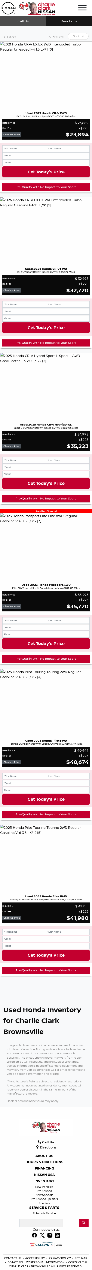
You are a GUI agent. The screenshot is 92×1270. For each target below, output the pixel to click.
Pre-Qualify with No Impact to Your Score (46, 187)
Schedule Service (44, 1213)
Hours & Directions (44, 1162)
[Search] (84, 1223)
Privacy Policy (60, 1258)
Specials (44, 1203)
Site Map (81, 1258)
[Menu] (82, 8)
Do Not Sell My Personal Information (36, 1262)
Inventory (44, 1181)
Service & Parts (44, 1208)
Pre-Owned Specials (44, 1199)
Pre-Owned (44, 1191)
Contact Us (13, 1258)
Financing (44, 1168)
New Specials (44, 1195)
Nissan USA (44, 1175)
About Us (44, 1156)
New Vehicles (44, 1187)
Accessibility (35, 1258)
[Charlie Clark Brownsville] (28, 7)
